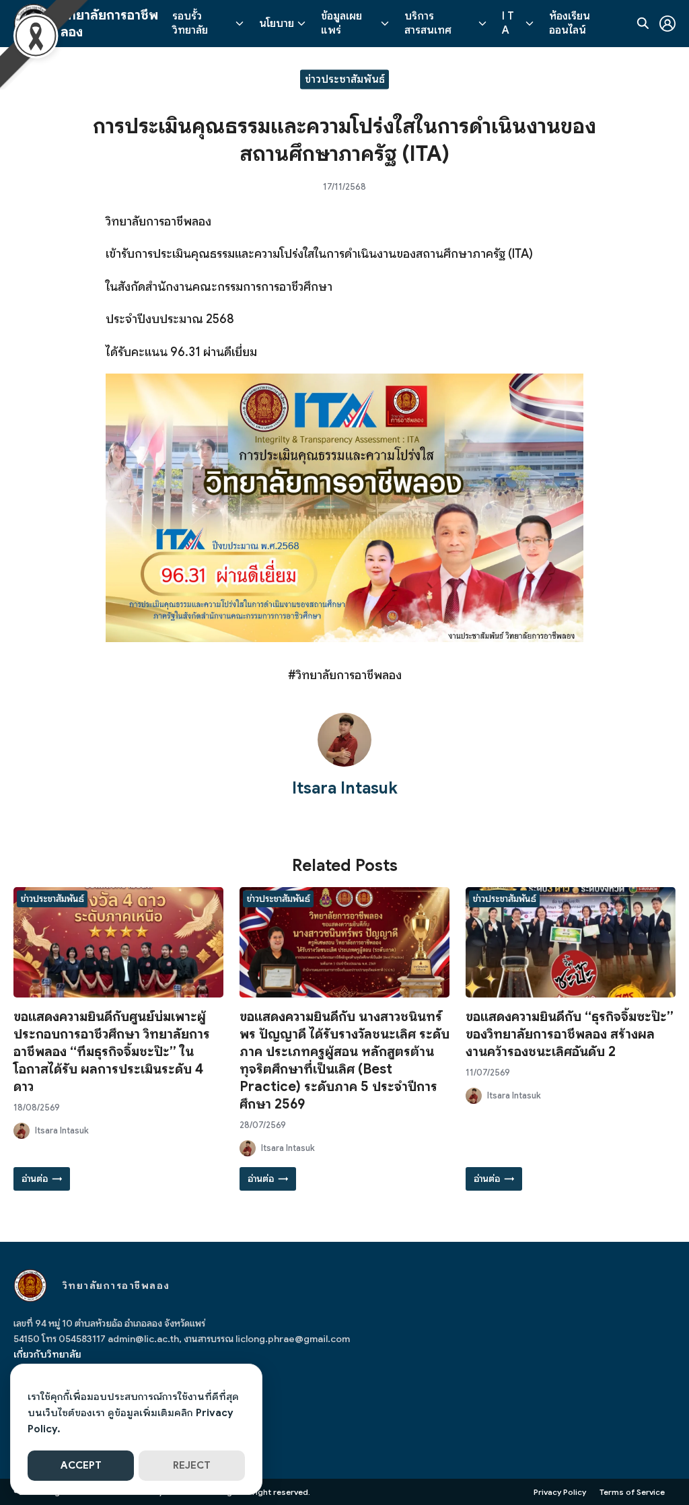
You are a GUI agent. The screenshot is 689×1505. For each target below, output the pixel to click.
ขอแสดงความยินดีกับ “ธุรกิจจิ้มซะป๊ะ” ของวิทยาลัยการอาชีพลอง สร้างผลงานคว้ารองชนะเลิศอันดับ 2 (570, 1034)
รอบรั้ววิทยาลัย (190, 23)
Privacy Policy (560, 1492)
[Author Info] (344, 763)
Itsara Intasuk (345, 788)
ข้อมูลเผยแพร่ (341, 23)
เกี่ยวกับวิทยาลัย (47, 1354)
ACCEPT (81, 1465)
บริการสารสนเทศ (427, 23)
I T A (508, 23)
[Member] (667, 23)
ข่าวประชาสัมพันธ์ (345, 78)
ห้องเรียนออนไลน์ (569, 23)
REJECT (192, 1465)
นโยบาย (276, 23)
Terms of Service (632, 1492)
